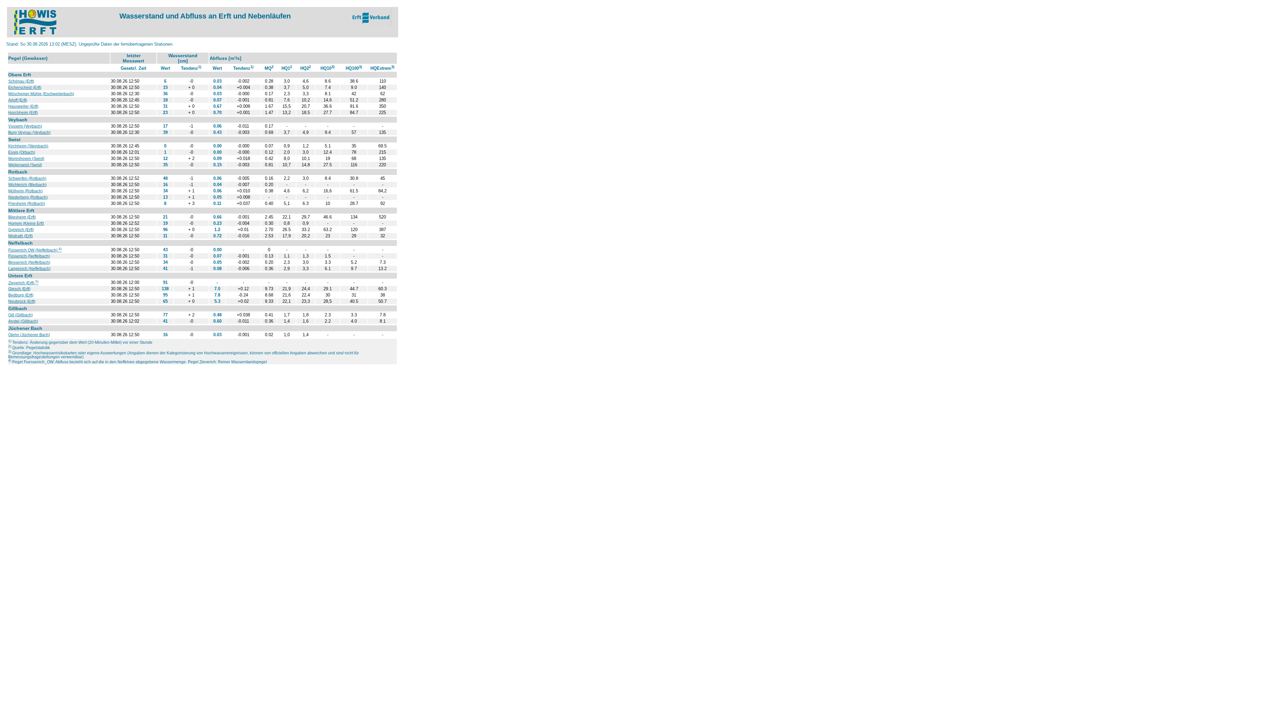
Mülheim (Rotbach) (25, 191)
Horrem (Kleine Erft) (26, 223)
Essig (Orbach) (21, 152)
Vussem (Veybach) (25, 126)
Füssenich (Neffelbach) (29, 256)
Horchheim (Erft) (23, 113)
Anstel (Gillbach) (23, 321)
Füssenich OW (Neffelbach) (35, 250)
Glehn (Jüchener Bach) (29, 335)
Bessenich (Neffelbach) (29, 262)
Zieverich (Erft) (23, 283)
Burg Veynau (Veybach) (29, 133)
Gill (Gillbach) (20, 315)
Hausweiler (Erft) (23, 106)
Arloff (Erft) (17, 100)
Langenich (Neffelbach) (29, 269)
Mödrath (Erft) (20, 236)
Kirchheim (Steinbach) (28, 146)
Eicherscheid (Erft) (24, 88)
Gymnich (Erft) (21, 230)
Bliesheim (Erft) (22, 217)
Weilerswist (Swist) (25, 165)
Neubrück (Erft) (21, 301)
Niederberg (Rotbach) (28, 197)
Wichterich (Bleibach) (27, 185)
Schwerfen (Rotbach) (27, 178)
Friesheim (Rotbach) (26, 204)
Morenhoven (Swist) (26, 159)
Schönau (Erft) (21, 81)
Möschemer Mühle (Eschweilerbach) (41, 94)
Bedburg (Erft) (20, 295)
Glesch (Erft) (19, 289)
